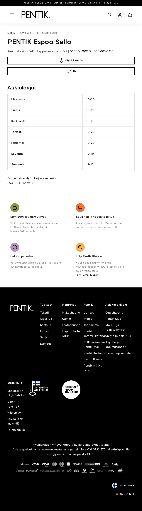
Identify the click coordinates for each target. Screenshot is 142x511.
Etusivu (11, 32)
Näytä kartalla (74, 60)
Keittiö (66, 318)
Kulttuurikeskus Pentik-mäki (94, 344)
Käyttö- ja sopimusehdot (115, 344)
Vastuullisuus (93, 359)
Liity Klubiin (111, 3)
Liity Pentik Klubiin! (87, 275)
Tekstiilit (46, 312)
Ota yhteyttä (114, 312)
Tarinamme (91, 325)
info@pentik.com (59, 454)
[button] (11, 14)
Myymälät (25, 32)
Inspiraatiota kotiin (71, 333)
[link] (119, 14)
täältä (105, 444)
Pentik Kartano (94, 353)
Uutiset (89, 312)
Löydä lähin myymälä (15, 421)
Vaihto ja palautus (118, 336)
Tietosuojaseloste (118, 353)
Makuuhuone (71, 312)
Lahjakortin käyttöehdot (16, 393)
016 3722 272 (96, 449)
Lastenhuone (71, 325)
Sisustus (46, 318)
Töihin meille (16, 430)
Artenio (50, 178)
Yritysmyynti (15, 412)
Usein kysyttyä (13, 404)
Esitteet (45, 343)
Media (88, 318)
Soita (73, 71)
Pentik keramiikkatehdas (96, 333)
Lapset (45, 331)
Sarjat (44, 337)
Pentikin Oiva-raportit (94, 368)
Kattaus (45, 325)
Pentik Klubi (113, 318)
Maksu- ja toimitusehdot (115, 327)
